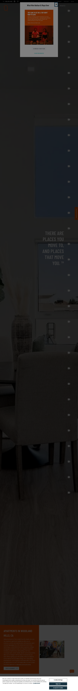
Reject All (58, 684)
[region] (39, 683)
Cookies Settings (58, 680)
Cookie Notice (36, 683)
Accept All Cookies (58, 688)
